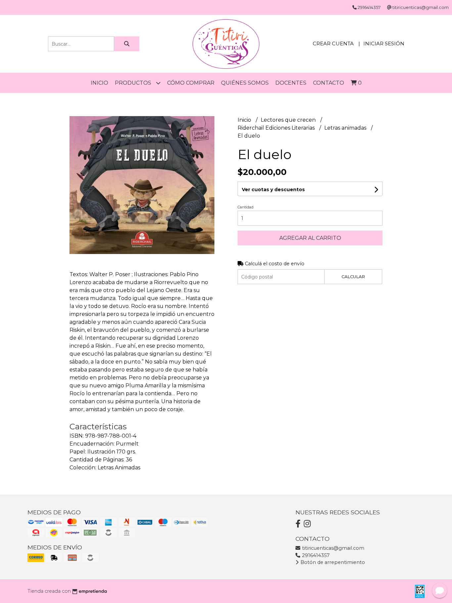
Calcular (353, 276)
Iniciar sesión (383, 43)
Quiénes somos (245, 83)
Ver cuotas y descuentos (273, 190)
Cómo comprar (190, 83)
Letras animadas (346, 128)
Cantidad (245, 207)
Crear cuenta (333, 43)
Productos (134, 83)
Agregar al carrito (310, 238)
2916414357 (315, 555)
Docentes (290, 83)
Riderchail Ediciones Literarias (277, 128)
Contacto (328, 83)
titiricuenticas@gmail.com (332, 548)
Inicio (99, 83)
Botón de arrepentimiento (332, 562)
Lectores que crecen (289, 120)
